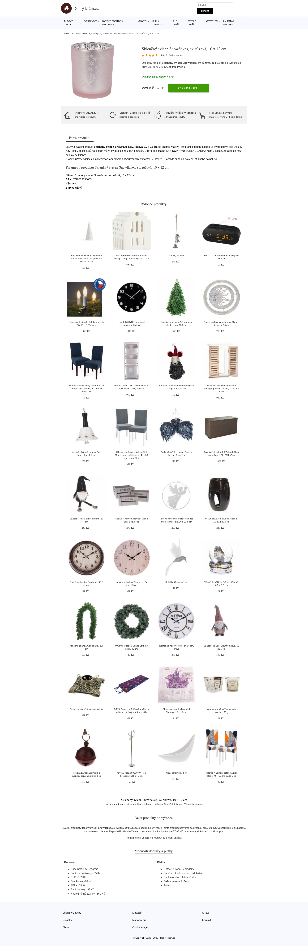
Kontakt (206, 920)
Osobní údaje (140, 927)
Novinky (67, 920)
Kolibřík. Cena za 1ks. (176, 582)
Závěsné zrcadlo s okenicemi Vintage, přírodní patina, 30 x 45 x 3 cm (221, 388)
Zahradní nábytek (228, 23)
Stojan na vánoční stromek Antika (86, 709)
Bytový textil (68, 23)
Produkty (75, 34)
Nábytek (142, 21)
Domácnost (90, 21)
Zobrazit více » (176, 67)
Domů (66, 34)
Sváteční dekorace (173, 804)
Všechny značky (72, 912)
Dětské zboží (192, 23)
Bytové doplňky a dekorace (112, 23)
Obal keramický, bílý (176, 773)
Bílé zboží (175, 23)
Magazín (137, 912)
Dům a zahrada (157, 23)
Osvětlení (212, 21)
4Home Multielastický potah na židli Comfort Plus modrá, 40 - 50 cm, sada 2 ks (86, 388)
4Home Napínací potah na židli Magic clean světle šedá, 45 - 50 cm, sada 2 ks (131, 455)
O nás (205, 912)
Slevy (66, 927)
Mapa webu (139, 920)
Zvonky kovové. (176, 255)
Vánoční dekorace (193, 804)
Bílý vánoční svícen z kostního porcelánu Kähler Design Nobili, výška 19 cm (87, 258)
